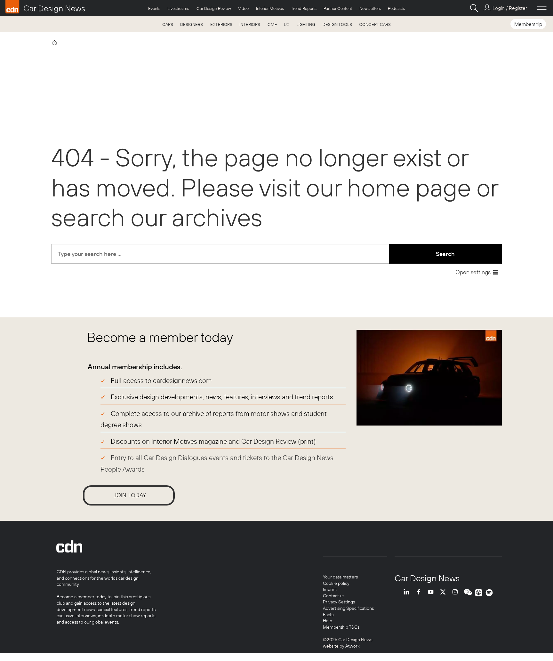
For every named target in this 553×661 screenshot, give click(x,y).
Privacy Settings (339, 602)
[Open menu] (542, 8)
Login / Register (510, 8)
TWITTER (444, 593)
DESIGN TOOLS (337, 24)
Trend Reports (304, 8)
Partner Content (338, 8)
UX (286, 24)
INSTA (456, 593)
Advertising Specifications (348, 608)
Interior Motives (270, 8)
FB (420, 593)
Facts (328, 614)
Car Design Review (213, 8)
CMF (272, 24)
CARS (167, 24)
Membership (528, 24)
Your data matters (340, 577)
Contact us (333, 596)
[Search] (474, 8)
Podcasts (396, 8)
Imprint (330, 589)
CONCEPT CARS (375, 24)
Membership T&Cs (341, 627)
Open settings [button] (473, 272)
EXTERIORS (221, 24)
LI (408, 593)
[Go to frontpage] (45, 6)
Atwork (352, 646)
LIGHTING (305, 24)
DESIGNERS (191, 24)
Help (327, 621)
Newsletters (370, 8)
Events (154, 8)
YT (432, 593)
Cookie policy (336, 583)
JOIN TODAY (130, 495)
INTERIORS (249, 24)
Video (243, 8)
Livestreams (178, 8)
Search (445, 254)
